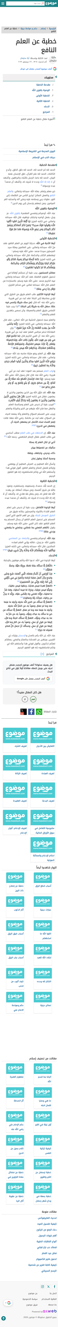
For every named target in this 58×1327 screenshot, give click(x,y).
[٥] (19, 305)
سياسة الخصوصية (30, 1299)
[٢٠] (36, 629)
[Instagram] (42, 1286)
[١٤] (46, 501)
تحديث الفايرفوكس (47, 1218)
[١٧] (44, 569)
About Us (52, 1305)
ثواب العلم (49, 371)
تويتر (23, 712)
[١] (41, 185)
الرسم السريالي (49, 1271)
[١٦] (6, 549)
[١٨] (18, 581)
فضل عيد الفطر (49, 1253)
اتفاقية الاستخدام (49, 1299)
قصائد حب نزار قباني (47, 1247)
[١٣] (33, 425)
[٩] (32, 364)
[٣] (24, 266)
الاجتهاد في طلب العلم (31, 433)
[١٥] (42, 530)
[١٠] (40, 386)
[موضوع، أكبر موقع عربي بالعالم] (51, 4)
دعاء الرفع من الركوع (47, 1230)
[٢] (47, 232)
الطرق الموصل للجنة (45, 515)
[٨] (12, 347)
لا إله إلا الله (46, 182)
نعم (33, 699)
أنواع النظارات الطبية (47, 1241)
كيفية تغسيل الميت (47, 1224)
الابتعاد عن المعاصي (19, 538)
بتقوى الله (15, 213)
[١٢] (35, 425)
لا (25, 699)
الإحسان (22, 635)
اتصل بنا (53, 1293)
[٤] (35, 288)
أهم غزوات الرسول (48, 1235)
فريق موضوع (31, 1305)
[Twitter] (48, 1286)
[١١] (54, 403)
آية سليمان (24, 58)
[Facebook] (54, 1286)
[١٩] (22, 597)
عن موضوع (32, 1293)
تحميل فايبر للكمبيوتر (46, 1259)
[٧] (15, 327)
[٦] (41, 313)
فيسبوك (31, 712)
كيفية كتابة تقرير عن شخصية (42, 1265)
